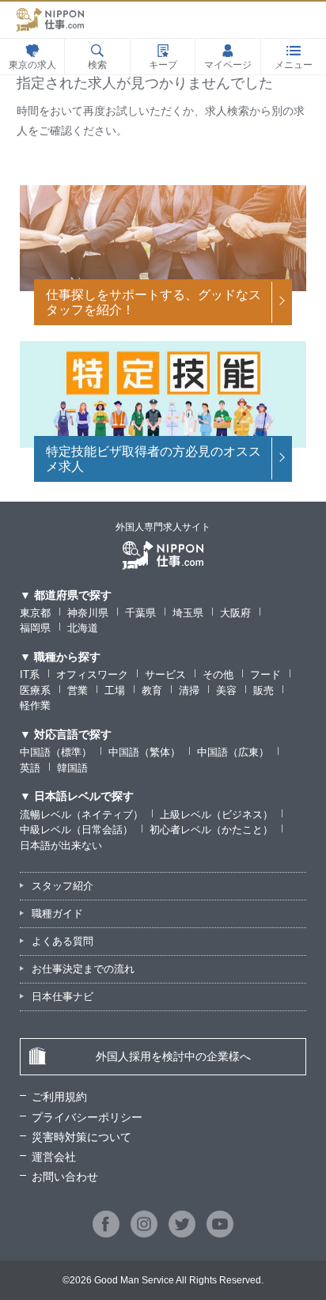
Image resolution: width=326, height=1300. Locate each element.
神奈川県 (87, 613)
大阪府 (235, 613)
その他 (218, 674)
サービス (165, 674)
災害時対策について (81, 1137)
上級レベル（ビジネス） (216, 815)
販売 (263, 690)
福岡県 (35, 628)
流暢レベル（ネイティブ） (81, 815)
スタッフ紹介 (62, 886)
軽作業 (35, 705)
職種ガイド (57, 913)
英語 (30, 768)
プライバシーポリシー (87, 1117)
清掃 (189, 690)
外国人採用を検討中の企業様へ (173, 1056)
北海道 (82, 628)
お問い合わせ (65, 1176)
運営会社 (54, 1156)
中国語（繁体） (144, 752)
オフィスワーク (92, 674)
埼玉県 (187, 613)
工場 (114, 690)
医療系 (35, 690)
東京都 (35, 613)
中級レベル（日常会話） (76, 830)
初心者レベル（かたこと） (211, 830)
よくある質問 (62, 941)
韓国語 (72, 768)
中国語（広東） (233, 752)
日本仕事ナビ (62, 996)
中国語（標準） (56, 752)
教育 (152, 690)
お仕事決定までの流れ (83, 969)
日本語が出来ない (61, 845)
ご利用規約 (59, 1096)
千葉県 (140, 613)
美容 (226, 690)
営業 (77, 690)
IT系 (30, 674)
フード (265, 674)
